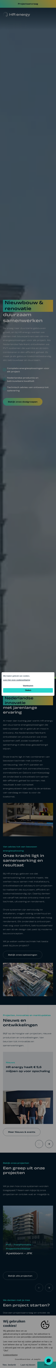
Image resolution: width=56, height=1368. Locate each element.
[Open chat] (48, 1360)
